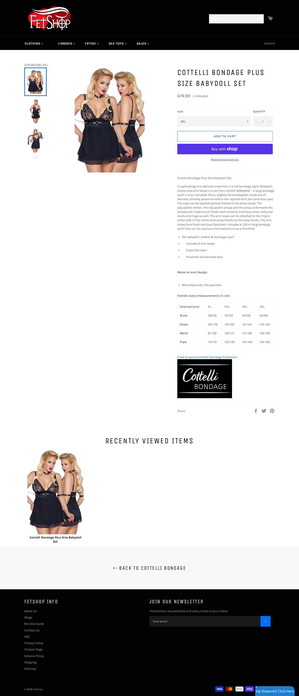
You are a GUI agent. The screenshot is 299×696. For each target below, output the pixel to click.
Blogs (28, 617)
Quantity (259, 111)
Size (180, 111)
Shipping (30, 662)
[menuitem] (34, 43)
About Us (30, 611)
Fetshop (37, 689)
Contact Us (31, 630)
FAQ (26, 637)
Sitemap (30, 669)
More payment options (225, 159)
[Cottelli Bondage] (204, 397)
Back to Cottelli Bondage (151, 568)
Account (269, 43)
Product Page (33, 649)
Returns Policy (34, 656)
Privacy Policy (33, 643)
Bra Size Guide (34, 624)
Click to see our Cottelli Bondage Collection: (207, 357)
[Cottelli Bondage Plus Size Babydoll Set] (55, 492)
